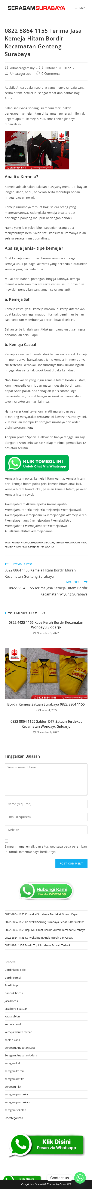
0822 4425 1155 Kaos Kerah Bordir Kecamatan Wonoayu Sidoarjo (46, 625)
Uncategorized (20, 74)
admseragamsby (22, 68)
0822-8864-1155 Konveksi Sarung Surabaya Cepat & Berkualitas (44, 922)
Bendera (10, 962)
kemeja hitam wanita (41, 546)
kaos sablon (12, 1016)
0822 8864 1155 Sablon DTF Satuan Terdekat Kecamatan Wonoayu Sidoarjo (46, 723)
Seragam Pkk (13, 1087)
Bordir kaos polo (15, 970)
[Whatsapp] (80, 1178)
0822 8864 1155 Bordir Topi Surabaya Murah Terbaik (38, 945)
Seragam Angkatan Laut (20, 1048)
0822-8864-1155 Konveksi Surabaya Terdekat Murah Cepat (42, 914)
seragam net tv (14, 1079)
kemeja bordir (13, 1024)
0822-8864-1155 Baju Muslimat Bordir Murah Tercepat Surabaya (45, 930)
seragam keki (13, 1063)
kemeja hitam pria (16, 546)
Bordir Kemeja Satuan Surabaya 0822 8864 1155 (46, 704)
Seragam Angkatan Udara (21, 1055)
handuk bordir (14, 993)
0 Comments (51, 74)
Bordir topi (11, 985)
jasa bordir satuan (16, 1009)
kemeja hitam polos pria (70, 542)
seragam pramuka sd (18, 1102)
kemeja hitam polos (41, 542)
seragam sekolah (15, 1110)
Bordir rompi (13, 978)
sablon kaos (12, 1040)
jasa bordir (11, 1001)
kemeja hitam (20, 542)
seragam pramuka (16, 1094)
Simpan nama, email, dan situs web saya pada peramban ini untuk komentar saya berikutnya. (46, 849)
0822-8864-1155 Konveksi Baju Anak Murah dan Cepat (39, 937)
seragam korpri (14, 1071)
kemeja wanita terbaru (19, 1032)
